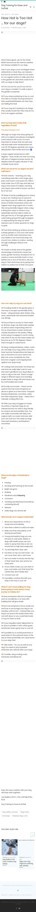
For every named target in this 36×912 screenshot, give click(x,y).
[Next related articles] (33, 835)
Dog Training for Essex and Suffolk (17, 902)
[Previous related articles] (28, 835)
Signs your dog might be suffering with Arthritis (26, 863)
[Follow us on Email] (4, 2)
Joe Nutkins (6, 27)
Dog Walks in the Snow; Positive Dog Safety (9, 861)
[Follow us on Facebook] (1, 2)
